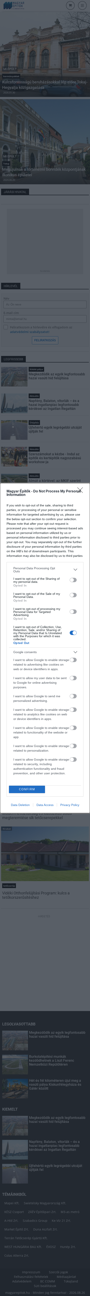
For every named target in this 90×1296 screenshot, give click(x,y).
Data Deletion (20, 805)
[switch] (73, 580)
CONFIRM (27, 789)
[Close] (81, 491)
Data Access (45, 805)
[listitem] (45, 570)
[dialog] (45, 648)
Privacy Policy (69, 805)
